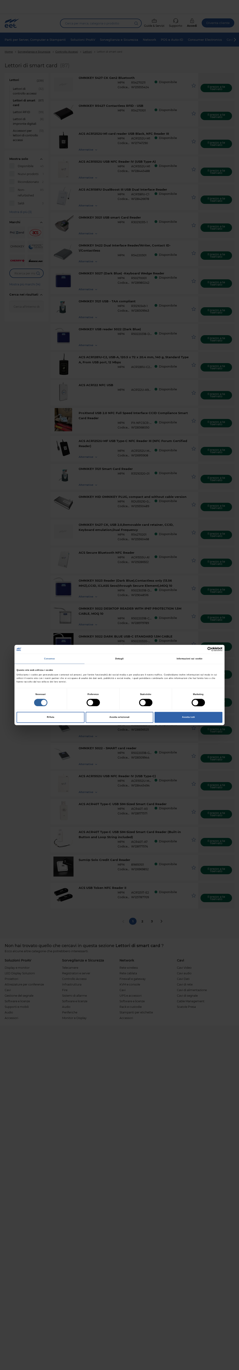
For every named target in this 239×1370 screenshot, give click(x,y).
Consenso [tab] (49, 659)
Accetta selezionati (119, 717)
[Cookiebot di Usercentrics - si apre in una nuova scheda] (202, 649)
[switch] (93, 702)
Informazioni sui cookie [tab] (189, 659)
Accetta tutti (188, 717)
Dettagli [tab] (119, 659)
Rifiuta (50, 717)
